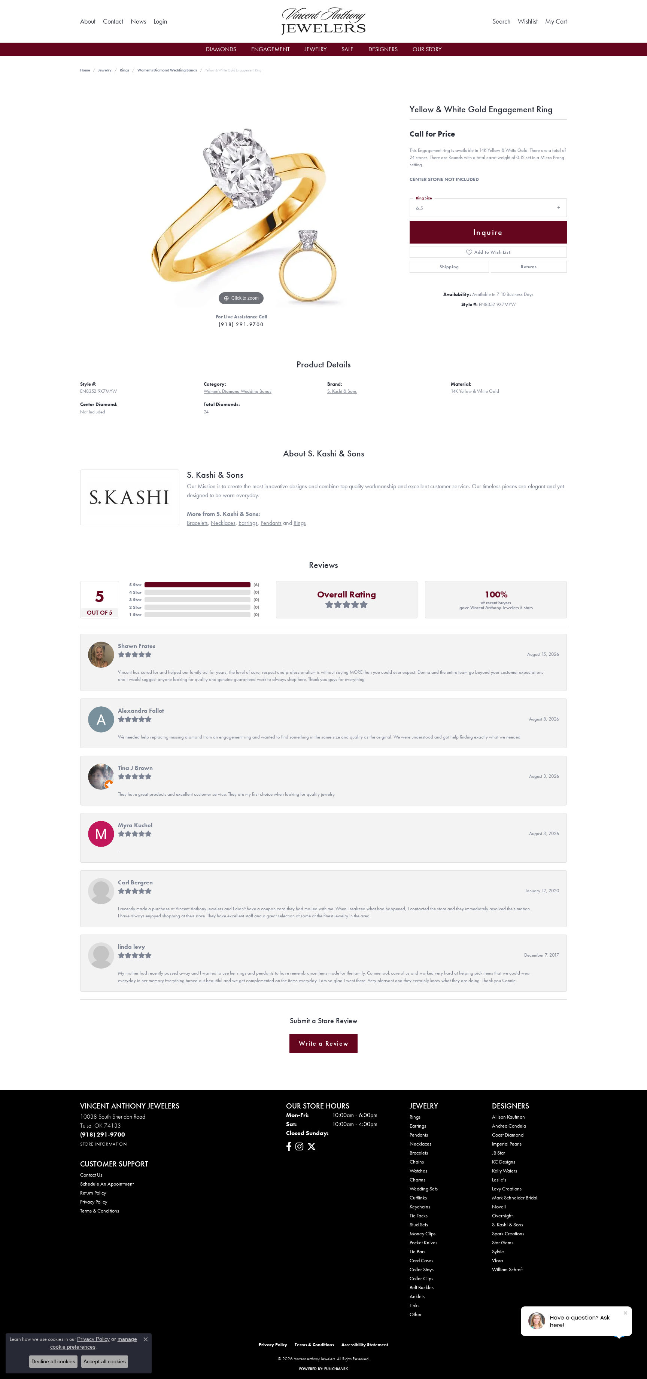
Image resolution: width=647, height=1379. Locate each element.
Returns (529, 267)
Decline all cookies (53, 1361)
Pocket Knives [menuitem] (423, 1242)
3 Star (135, 600)
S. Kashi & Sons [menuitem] (507, 1224)
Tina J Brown (135, 768)
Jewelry (315, 49)
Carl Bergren (135, 882)
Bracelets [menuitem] (419, 1152)
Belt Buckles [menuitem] (422, 1287)
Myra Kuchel (135, 825)
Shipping (449, 267)
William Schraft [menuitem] (507, 1269)
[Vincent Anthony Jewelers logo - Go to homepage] (324, 21)
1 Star (135, 615)
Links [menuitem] (414, 1305)
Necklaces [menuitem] (420, 1143)
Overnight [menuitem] (502, 1215)
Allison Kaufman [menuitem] (508, 1116)
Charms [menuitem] (417, 1179)
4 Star (135, 592)
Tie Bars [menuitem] (417, 1251)
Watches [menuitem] (418, 1170)
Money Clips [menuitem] (422, 1233)
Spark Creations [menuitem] (508, 1233)
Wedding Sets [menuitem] (424, 1188)
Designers (383, 49)
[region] (241, 195)
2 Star (135, 607)
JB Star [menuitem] (498, 1152)
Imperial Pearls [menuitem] (507, 1143)
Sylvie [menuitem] (498, 1251)
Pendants (271, 523)
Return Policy (93, 1192)
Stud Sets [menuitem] (419, 1224)
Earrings (248, 523)
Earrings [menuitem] (418, 1125)
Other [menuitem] (416, 1314)
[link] (87, 21)
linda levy (131, 947)
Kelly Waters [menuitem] (504, 1170)
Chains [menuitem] (417, 1161)
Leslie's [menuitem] (499, 1179)
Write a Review (323, 1043)
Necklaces (223, 523)
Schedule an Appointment (107, 1183)
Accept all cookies (104, 1361)
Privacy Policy (93, 1201)
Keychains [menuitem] (420, 1206)
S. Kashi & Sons (342, 391)
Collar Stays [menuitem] (422, 1269)
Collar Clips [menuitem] (421, 1278)
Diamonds (221, 49)
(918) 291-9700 (241, 324)
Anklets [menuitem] (417, 1296)
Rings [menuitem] (415, 1116)
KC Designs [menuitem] (503, 1161)
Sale (347, 49)
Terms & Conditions (99, 1210)
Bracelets (197, 523)
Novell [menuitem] (499, 1206)
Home (85, 70)
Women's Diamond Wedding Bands (167, 70)
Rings (124, 70)
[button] (160, 21)
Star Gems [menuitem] (502, 1242)
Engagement (270, 49)
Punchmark (336, 1368)
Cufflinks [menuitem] (418, 1197)
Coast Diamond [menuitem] (507, 1134)
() (256, 585)
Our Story (427, 49)
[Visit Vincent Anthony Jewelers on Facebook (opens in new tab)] (289, 1146)
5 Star (135, 585)
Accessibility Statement (364, 1345)
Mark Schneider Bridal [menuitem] (514, 1197)
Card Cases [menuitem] (421, 1260)
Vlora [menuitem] (497, 1260)
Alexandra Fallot (141, 711)
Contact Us (91, 1174)
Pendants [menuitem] (419, 1134)
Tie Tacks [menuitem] (419, 1215)
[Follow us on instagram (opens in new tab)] (299, 1146)
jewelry (105, 70)
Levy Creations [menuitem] (507, 1188)
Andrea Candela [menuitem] (509, 1125)
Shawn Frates (136, 646)
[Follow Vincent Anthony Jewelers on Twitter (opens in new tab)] (311, 1146)
